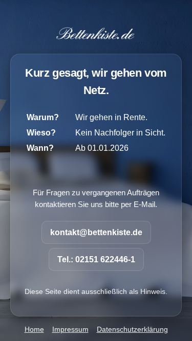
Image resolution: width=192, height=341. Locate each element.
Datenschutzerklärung (132, 329)
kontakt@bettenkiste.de (96, 232)
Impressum (70, 329)
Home (34, 329)
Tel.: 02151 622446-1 (96, 259)
